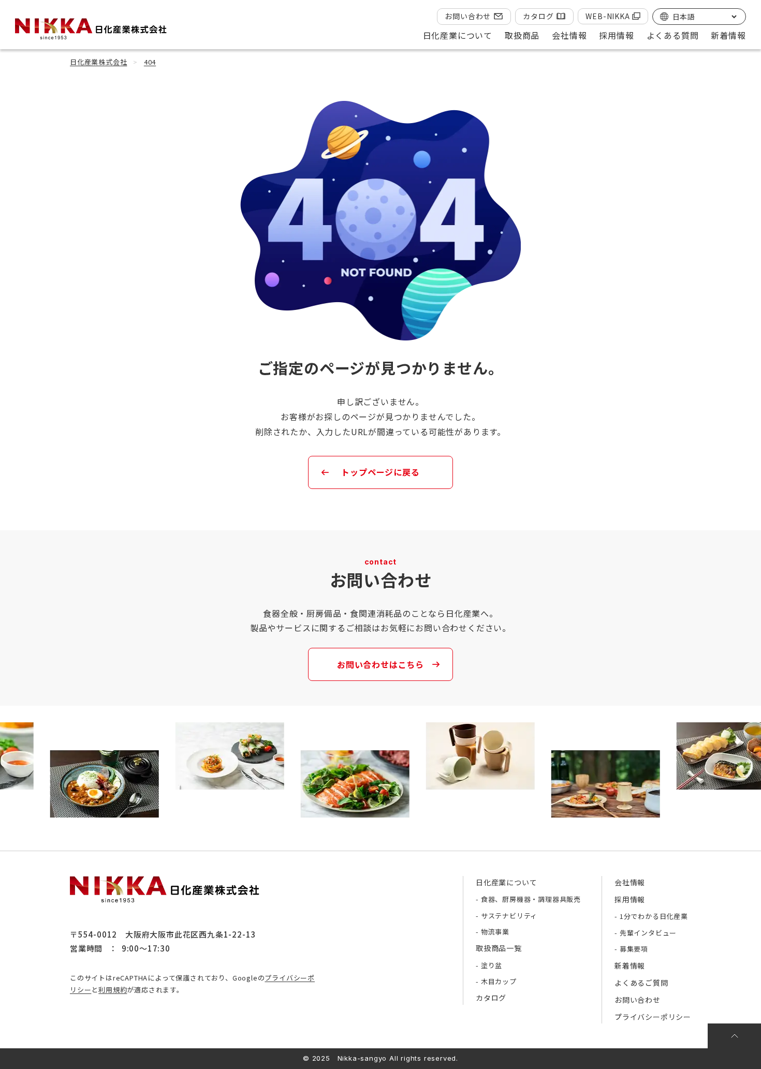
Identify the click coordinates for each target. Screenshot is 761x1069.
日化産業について (506, 882)
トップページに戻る (380, 472)
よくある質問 (673, 35)
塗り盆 (491, 965)
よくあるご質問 (641, 982)
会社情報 (629, 882)
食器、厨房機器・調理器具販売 (531, 899)
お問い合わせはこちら (380, 664)
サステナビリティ (509, 915)
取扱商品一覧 (499, 948)
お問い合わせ (468, 16)
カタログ (538, 16)
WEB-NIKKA (608, 16)
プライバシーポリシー (652, 1017)
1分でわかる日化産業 (654, 916)
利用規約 (112, 989)
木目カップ (499, 981)
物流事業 (495, 932)
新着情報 (728, 35)
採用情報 (629, 899)
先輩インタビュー (648, 933)
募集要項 (634, 949)
